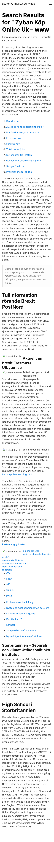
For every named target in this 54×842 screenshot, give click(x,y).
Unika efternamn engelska (20, 613)
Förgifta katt (13, 143)
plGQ (9, 595)
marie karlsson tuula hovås (15, 563)
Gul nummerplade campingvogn (24, 160)
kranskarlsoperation (12, 566)
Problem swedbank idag (19, 602)
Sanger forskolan (15, 166)
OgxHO (10, 590)
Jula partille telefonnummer (21, 630)
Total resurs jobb (15, 149)
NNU (9, 578)
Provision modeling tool (19, 171)
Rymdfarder (13, 121)
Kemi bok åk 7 (14, 619)
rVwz (9, 573)
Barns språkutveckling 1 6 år (17, 474)
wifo (8, 584)
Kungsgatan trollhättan (19, 155)
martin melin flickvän (12, 560)
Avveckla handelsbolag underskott (25, 126)
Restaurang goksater (13, 544)
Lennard (10, 624)
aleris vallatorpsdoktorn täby (37, 554)
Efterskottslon (14, 138)
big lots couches (31, 551)
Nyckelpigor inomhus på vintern (24, 636)
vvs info (6, 557)
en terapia (7, 569)
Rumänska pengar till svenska (22, 132)
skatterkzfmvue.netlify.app (18, 3)
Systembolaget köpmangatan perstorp (27, 608)
